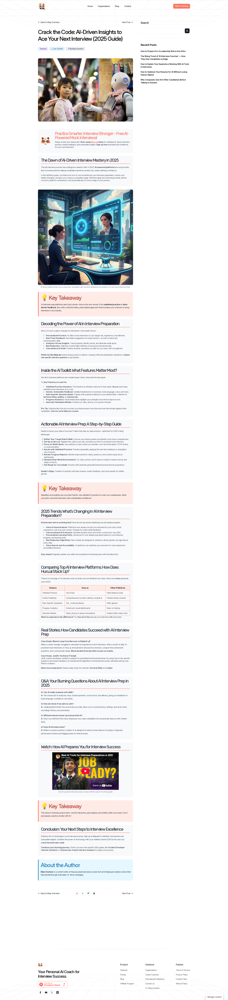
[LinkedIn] (94, 893)
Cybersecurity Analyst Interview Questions (77, 850)
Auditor (109, 668)
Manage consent (214, 997)
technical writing (50, 397)
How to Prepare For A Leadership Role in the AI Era (163, 51)
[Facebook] (77, 893)
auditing (60, 397)
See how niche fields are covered (64, 411)
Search (145, 22)
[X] (82, 893)
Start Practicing (181, 6)
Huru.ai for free (83, 617)
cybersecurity (72, 397)
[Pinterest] (88, 893)
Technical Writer (95, 668)
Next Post (126, 22)
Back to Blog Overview (50, 22)
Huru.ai (94, 142)
